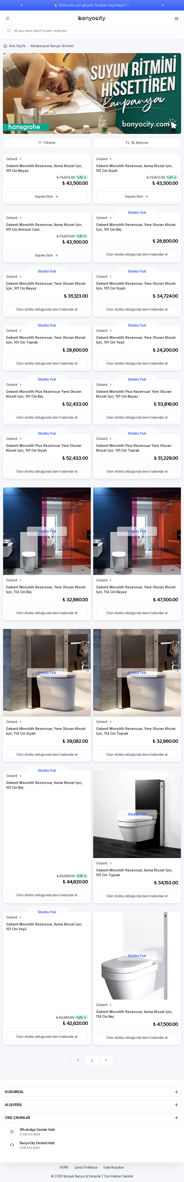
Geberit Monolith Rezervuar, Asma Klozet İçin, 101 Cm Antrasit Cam (44, 227)
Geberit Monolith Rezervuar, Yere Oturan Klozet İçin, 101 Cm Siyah (136, 285)
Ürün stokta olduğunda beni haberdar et (136, 254)
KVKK (64, 1167)
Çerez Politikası (86, 1167)
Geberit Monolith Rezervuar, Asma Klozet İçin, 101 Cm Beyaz (44, 168)
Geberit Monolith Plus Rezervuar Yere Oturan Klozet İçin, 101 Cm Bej (43, 393)
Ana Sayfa (17, 46)
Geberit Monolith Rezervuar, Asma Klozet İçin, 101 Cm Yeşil (44, 926)
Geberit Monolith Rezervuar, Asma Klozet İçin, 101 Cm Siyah (134, 168)
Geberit (11, 159)
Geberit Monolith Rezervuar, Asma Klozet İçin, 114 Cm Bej (134, 1014)
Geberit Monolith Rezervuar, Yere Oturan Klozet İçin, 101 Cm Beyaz (46, 285)
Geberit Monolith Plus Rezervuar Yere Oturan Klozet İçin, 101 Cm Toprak (134, 447)
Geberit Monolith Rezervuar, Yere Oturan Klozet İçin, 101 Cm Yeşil (136, 339)
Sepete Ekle (44, 196)
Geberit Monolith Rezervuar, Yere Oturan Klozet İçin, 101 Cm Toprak (46, 339)
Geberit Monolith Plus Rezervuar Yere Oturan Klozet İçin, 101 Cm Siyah (43, 447)
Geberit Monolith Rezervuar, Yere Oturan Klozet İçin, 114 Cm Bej (46, 589)
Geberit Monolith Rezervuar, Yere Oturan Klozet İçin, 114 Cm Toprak (136, 731)
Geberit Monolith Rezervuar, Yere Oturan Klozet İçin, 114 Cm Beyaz (136, 589)
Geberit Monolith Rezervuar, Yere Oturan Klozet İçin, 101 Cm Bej (136, 227)
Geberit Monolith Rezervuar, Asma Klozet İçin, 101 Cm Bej (44, 785)
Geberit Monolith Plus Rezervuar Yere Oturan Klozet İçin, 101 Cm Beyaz (134, 393)
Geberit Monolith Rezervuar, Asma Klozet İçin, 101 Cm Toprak (134, 872)
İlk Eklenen (140, 143)
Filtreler (50, 143)
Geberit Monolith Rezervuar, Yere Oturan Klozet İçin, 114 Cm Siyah (46, 731)
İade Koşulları (114, 1167)
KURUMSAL (14, 1092)
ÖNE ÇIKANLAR (17, 1118)
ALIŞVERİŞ (13, 1105)
